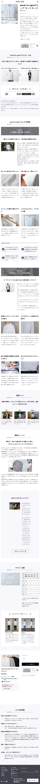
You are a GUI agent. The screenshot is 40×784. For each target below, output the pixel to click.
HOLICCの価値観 (4, 769)
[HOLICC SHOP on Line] (1, 781)
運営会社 (3, 775)
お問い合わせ (13, 771)
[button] (16, 12)
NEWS (3, 772)
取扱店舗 (3, 773)
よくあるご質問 (13, 767)
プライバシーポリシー (14, 775)
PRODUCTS (3, 767)
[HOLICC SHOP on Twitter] (3, 781)
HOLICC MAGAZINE (5, 770)
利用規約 (12, 777)
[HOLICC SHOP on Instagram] (5, 781)
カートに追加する (30, 664)
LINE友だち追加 (7, 688)
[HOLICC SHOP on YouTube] (6, 781)
